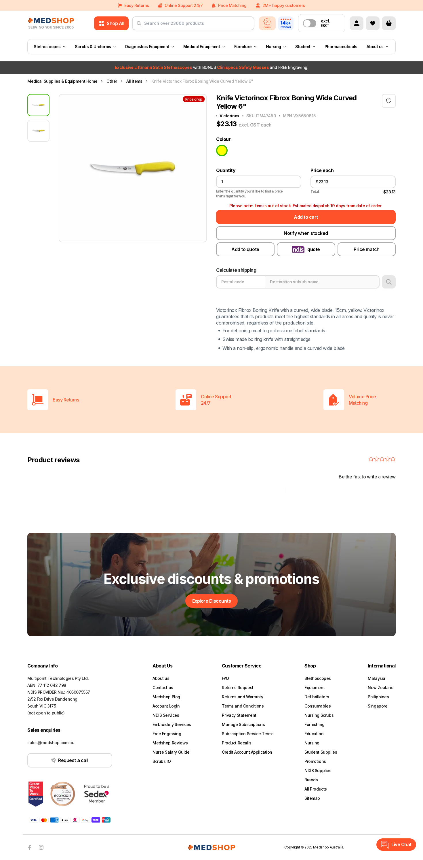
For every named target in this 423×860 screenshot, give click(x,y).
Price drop (193, 99)
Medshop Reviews (170, 742)
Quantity (225, 170)
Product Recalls (236, 742)
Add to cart (306, 217)
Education (313, 733)
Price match (367, 249)
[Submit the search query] (139, 25)
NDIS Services (166, 715)
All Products (315, 789)
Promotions (315, 761)
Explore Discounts (211, 601)
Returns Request (238, 687)
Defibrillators (316, 696)
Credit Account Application (247, 752)
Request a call (73, 760)
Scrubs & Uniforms (93, 46)
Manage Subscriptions (243, 724)
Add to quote (245, 249)
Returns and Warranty (242, 696)
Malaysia (376, 678)
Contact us (163, 687)
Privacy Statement (239, 715)
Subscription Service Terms (248, 733)
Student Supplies (320, 752)
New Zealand (380, 687)
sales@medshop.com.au (51, 742)
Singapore (377, 706)
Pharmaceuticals (341, 46)
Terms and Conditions (243, 706)
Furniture (243, 46)
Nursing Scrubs (319, 715)
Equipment (314, 687)
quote (313, 249)
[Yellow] (222, 150)
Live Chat (401, 844)
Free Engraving (167, 733)
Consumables (317, 706)
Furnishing (314, 724)
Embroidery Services (172, 724)
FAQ (225, 678)
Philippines (378, 696)
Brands (311, 779)
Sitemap (312, 798)
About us (375, 46)
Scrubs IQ (162, 761)
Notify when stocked (306, 233)
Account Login (166, 706)
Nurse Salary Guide (171, 752)
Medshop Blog (166, 696)
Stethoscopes (47, 46)
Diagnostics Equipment (147, 46)
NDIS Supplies (317, 770)
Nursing (273, 46)
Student (302, 46)
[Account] (356, 23)
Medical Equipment (201, 46)
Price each (322, 170)
